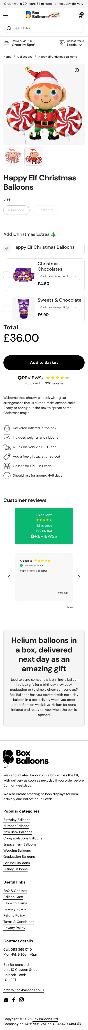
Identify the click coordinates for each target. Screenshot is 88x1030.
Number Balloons (16, 826)
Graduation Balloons (19, 856)
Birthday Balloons (16, 819)
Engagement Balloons (19, 844)
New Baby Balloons (17, 832)
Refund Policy (14, 915)
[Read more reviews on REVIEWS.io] (44, 536)
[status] (44, 4)
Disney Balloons (15, 869)
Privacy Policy (14, 928)
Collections (24, 57)
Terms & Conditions (18, 921)
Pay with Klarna (15, 903)
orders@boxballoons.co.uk (23, 990)
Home (7, 57)
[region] (44, 577)
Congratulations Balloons (22, 838)
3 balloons (16, 210)
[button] (71, 43)
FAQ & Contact (15, 890)
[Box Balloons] (43, 15)
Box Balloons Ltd (45, 1019)
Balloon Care (13, 897)
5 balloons (45, 210)
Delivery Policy (14, 909)
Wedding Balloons (17, 850)
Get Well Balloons (16, 863)
